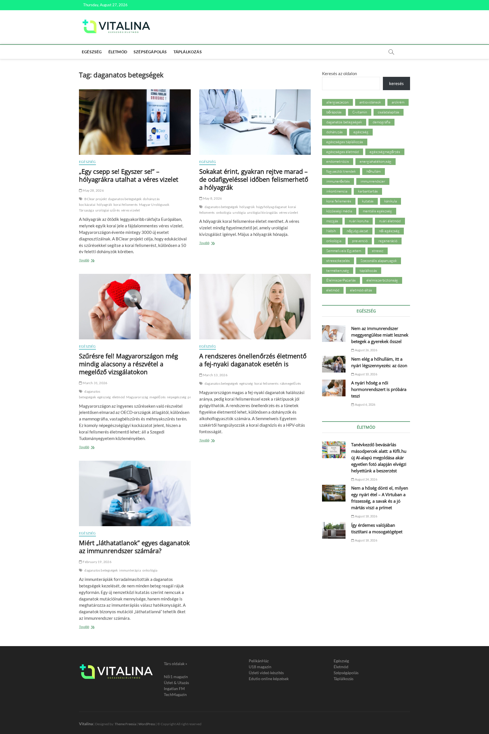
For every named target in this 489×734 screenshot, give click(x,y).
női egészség (389, 231)
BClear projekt (95, 199)
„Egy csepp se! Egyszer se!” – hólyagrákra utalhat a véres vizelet (128, 175)
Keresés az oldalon (339, 73)
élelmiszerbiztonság (382, 280)
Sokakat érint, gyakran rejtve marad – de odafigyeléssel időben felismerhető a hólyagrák (253, 179)
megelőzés (157, 397)
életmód (118, 397)
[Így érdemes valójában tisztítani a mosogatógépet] (334, 530)
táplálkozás (368, 270)
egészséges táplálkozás (344, 141)
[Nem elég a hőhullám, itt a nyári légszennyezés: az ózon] (334, 364)
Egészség (92, 51)
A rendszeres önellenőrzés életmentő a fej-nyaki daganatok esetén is (252, 360)
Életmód (117, 51)
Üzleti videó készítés (266, 672)
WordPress (146, 724)
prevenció (360, 240)
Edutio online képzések (269, 678)
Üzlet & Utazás (176, 682)
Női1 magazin (176, 676)
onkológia (223, 212)
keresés (396, 83)
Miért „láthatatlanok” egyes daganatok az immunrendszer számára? (134, 546)
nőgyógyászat (357, 231)
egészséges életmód (342, 151)
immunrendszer (373, 181)
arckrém (398, 102)
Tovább (92, 261)
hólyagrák (104, 204)
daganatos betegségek (124, 199)
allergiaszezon (337, 102)
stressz (377, 250)
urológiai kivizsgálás (262, 212)
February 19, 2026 (96, 562)
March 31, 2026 (94, 383)
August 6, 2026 (364, 404)
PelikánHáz (259, 660)
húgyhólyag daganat (271, 207)
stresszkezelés (338, 260)
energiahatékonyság (375, 161)
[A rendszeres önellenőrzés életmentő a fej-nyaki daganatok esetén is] (255, 306)
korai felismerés (125, 204)
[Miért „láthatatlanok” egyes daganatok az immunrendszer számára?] (135, 493)
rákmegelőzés (290, 383)
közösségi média (339, 211)
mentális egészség (377, 211)
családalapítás (388, 112)
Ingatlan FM (174, 688)
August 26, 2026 (365, 350)
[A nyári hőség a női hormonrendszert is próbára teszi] (334, 388)
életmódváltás (361, 290)
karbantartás (368, 191)
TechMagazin (175, 694)
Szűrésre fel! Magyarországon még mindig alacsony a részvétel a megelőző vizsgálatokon (128, 364)
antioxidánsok (370, 102)
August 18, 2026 (365, 516)
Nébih (331, 231)
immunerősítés (338, 181)
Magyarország (137, 397)
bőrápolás (334, 112)
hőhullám (373, 171)
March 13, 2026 (215, 375)
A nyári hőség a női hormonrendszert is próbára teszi (378, 389)
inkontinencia (336, 191)
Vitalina (86, 723)
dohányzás (334, 132)
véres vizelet (130, 210)
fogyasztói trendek (341, 171)
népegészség (176, 397)
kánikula (390, 201)
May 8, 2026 (212, 198)
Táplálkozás (187, 51)
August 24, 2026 (365, 479)
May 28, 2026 (93, 190)
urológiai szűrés (107, 210)
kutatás (368, 201)
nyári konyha (358, 221)
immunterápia (130, 570)
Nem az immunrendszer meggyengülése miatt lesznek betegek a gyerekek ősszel (379, 334)
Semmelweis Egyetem (343, 250)
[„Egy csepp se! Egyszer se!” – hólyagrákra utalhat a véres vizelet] (135, 122)
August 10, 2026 (365, 374)
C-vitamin (359, 112)
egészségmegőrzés (385, 151)
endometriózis (337, 161)
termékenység (337, 270)
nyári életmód (390, 221)
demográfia (381, 122)
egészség (104, 397)
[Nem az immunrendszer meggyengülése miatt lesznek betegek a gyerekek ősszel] (334, 333)
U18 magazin (260, 666)
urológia (239, 212)
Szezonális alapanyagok (379, 260)
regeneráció (387, 240)
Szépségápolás (150, 51)
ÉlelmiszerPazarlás (341, 280)
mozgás (332, 221)
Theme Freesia (125, 724)
